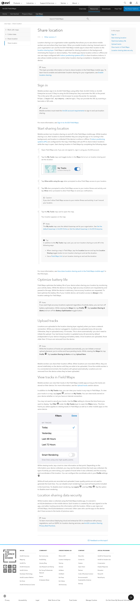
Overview (82, 9)
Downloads (106, 9)
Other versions (49, 37)
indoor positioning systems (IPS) (72, 55)
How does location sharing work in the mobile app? (80, 271)
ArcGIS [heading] (22, 550)
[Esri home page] (5, 3)
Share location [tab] (12, 39)
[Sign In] (136, 2)
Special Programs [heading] (104, 550)
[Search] (125, 3)
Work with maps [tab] (13, 30)
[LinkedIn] (14, 567)
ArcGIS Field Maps (9, 9)
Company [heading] (81, 550)
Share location (17, 24)
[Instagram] (10, 571)
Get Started (14, 14)
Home (4, 14)
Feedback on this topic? (99, 540)
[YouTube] (14, 571)
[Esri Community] (5, 571)
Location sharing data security (122, 50)
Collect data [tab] (11, 34)
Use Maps (39, 14)
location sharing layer (46, 50)
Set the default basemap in (86, 229)
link (56, 256)
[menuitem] (28, 556)
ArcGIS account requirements (73, 111)
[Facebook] (5, 567)
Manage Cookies (91, 600)
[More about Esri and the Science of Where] (9, 556)
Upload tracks (82, 385)
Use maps (7, 24)
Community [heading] (43, 550)
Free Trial (118, 9)
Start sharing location (118, 38)
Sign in (113, 34)
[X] (10, 567)
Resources (94, 9)
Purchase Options (131, 9)
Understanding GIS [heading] (65, 550)
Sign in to (68, 123)
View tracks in (120, 47)
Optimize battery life (118, 41)
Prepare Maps (27, 14)
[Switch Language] (130, 3)
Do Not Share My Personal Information (118, 600)
